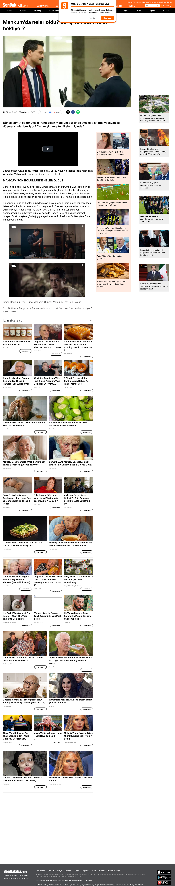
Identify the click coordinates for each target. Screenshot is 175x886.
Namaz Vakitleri (114, 871)
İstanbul (7, 206)
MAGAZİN (117, 6)
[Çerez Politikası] (88, 885)
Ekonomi (68, 871)
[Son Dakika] (15, 5)
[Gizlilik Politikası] (55, 885)
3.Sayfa (166, 11)
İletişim (20, 878)
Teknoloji (37, 11)
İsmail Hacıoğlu (40, 170)
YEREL (132, 6)
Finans (23, 11)
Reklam (15, 878)
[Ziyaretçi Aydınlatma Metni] (124, 885)
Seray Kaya (56, 170)
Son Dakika (40, 871)
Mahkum (19, 174)
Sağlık (125, 11)
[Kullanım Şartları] (42, 885)
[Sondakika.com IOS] (164, 872)
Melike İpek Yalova (78, 170)
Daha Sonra (93, 18)
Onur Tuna (24, 170)
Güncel (51, 871)
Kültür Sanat (54, 11)
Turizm (138, 11)
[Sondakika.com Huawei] (164, 883)
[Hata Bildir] (139, 885)
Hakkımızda (8, 878)
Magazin (85, 871)
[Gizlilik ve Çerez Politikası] (72, 885)
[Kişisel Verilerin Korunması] (104, 885)
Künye (26, 878)
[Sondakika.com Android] (164, 877)
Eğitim (152, 11)
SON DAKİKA (43, 6)
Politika (9, 11)
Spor (77, 871)
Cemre (59, 206)
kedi (14, 186)
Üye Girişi (166, 6)
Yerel (94, 871)
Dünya (59, 871)
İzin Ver (107, 18)
